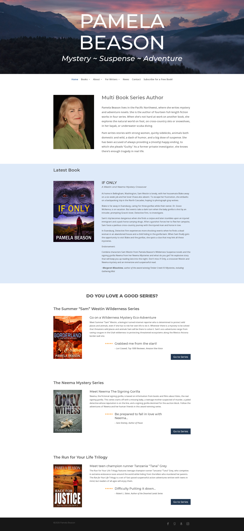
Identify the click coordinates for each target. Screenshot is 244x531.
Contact (136, 79)
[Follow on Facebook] (168, 524)
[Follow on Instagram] (188, 524)
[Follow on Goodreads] (174, 524)
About (96, 79)
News (126, 79)
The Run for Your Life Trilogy (80, 457)
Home (74, 79)
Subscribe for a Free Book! (158, 79)
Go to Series (180, 357)
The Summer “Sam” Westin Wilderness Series (96, 309)
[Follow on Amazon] (181, 524)
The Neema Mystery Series (78, 383)
